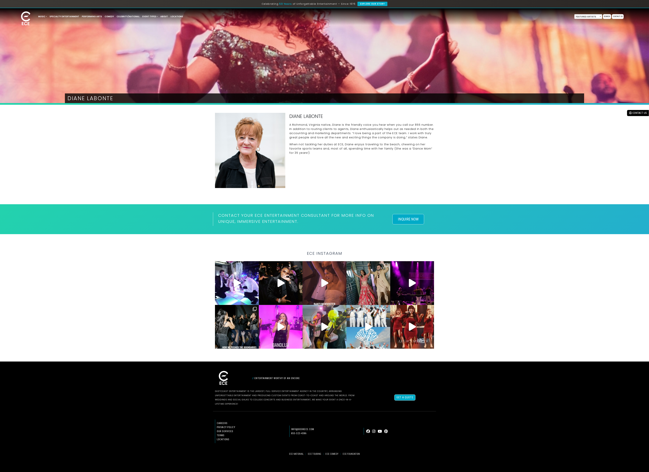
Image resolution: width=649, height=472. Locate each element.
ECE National (296, 454)
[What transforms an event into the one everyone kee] (237, 327)
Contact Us (618, 16)
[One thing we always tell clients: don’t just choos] (281, 327)
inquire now (408, 219)
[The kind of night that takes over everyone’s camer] (281, 283)
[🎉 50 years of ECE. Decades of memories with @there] (368, 327)
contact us (639, 113)
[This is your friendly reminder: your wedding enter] (368, 283)
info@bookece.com (302, 429)
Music (41, 16)
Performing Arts (92, 16)
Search (607, 16)
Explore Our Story (372, 3)
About (164, 16)
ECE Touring (314, 454)
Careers (222, 423)
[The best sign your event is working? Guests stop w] (237, 283)
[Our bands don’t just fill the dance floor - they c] (324, 327)
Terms (221, 435)
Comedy (109, 16)
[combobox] (588, 16)
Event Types (149, 16)
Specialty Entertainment (64, 16)
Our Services (225, 431)
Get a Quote (404, 397)
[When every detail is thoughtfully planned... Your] (412, 327)
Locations (177, 16)
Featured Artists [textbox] (586, 16)
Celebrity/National (128, 16)
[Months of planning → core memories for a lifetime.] (412, 283)
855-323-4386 (299, 433)
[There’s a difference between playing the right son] (324, 283)
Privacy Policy (226, 427)
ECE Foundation (351, 454)
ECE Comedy (332, 454)
